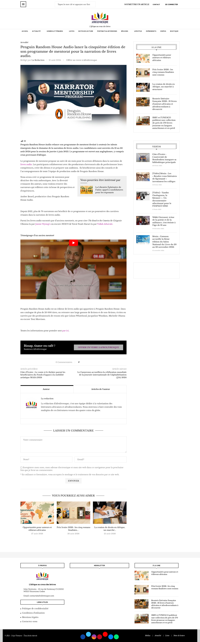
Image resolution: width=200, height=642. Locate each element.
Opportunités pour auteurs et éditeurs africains (37, 528)
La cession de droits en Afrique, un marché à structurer (163, 87)
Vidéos (163, 31)
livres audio (26, 164)
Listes (71, 31)
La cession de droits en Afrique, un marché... (109, 528)
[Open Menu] (23, 4)
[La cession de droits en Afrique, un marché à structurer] (110, 512)
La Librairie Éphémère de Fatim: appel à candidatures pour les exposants (109, 190)
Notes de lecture (85, 31)
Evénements (151, 31)
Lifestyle (138, 31)
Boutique (174, 31)
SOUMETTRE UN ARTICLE (136, 4)
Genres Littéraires (55, 31)
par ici (65, 330)
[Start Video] (73, 269)
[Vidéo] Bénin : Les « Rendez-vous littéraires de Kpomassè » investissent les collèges (164, 177)
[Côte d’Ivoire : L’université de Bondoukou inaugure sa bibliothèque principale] (143, 157)
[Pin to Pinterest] (87, 362)
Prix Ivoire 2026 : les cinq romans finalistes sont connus (163, 72)
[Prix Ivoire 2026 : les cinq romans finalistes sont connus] (73, 512)
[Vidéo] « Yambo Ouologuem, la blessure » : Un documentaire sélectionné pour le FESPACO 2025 (161, 199)
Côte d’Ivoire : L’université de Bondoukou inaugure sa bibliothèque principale (164, 158)
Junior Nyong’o (43, 224)
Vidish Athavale (105, 224)
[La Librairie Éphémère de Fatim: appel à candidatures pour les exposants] (86, 190)
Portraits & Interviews (107, 31)
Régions (124, 31)
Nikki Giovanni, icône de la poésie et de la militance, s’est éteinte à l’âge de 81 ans (164, 221)
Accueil (25, 31)
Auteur (46, 389)
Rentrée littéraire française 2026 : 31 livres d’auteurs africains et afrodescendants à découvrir (164, 103)
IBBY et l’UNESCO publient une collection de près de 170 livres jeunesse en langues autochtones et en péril (164, 122)
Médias (147, 636)
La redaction (38, 60)
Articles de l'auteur (100, 389)
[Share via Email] (90, 362)
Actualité (36, 31)
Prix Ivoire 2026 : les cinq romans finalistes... (73, 528)
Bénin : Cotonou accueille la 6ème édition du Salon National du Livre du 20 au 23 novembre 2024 (164, 241)
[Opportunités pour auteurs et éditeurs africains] (37, 512)
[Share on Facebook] (83, 362)
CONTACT (156, 4)
